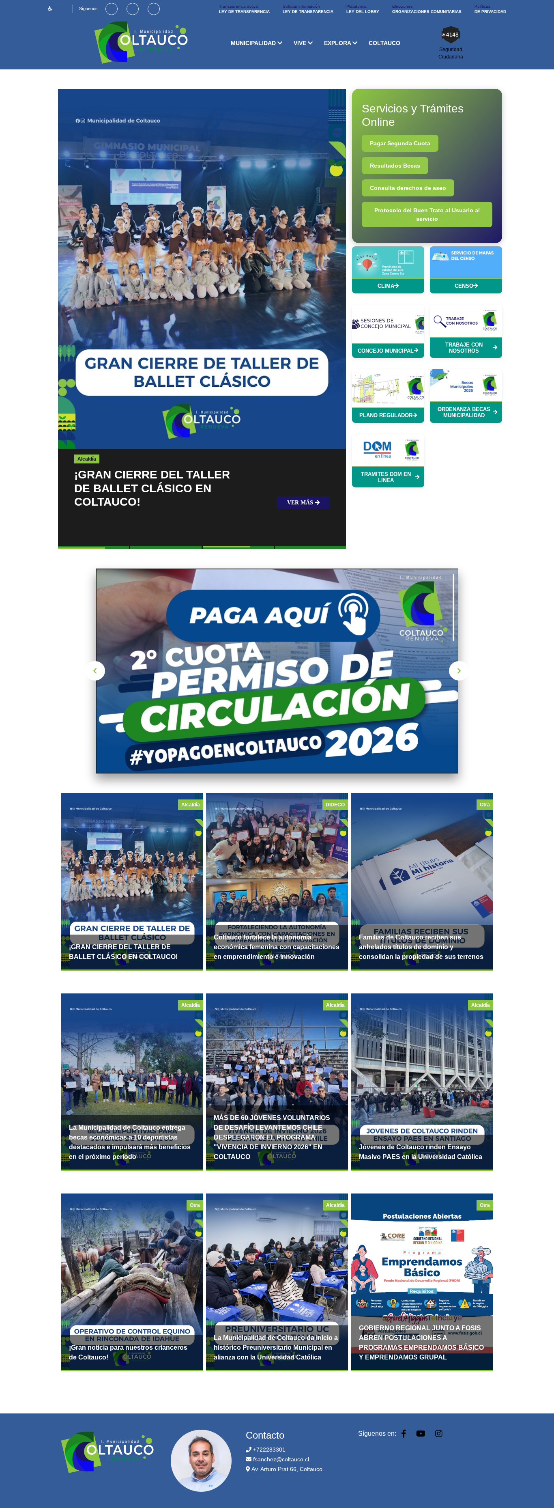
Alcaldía (86, 459)
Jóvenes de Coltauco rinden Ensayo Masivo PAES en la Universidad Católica (420, 1152)
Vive (301, 43)
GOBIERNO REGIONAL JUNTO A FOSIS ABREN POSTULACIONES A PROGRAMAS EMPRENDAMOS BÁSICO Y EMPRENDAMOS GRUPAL (421, 1343)
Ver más (301, 503)
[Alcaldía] (132, 881)
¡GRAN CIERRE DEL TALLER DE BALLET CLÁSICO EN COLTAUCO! (123, 952)
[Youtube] (132, 9)
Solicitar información (308, 9)
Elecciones (427, 9)
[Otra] (422, 881)
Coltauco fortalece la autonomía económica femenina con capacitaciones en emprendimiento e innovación (276, 947)
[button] (93, 548)
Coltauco (384, 43)
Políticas (490, 9)
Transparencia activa (244, 9)
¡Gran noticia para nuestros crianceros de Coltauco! (128, 1352)
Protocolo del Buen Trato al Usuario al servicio (427, 214)
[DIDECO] (277, 881)
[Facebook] (111, 9)
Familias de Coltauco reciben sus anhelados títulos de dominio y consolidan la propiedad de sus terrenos (421, 947)
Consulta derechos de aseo (408, 188)
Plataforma (362, 9)
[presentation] (95, 671)
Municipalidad (254, 43)
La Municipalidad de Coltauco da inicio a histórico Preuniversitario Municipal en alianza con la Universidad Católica (276, 1347)
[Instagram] (153, 9)
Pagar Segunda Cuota (400, 143)
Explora (338, 43)
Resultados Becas (395, 165)
